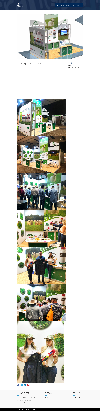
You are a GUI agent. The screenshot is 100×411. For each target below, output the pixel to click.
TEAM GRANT (68, 5)
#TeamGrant (47, 405)
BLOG (74, 5)
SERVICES (62, 5)
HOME (57, 5)
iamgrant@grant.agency (23, 402)
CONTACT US (79, 5)
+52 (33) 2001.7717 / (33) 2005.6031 (25, 400)
